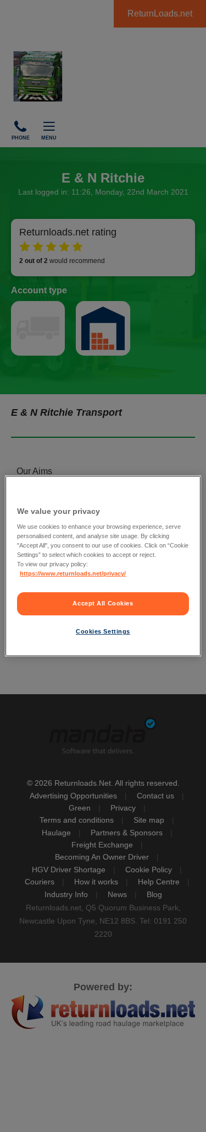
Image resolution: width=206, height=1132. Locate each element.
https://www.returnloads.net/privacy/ (73, 574)
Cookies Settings (103, 631)
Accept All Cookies (103, 603)
